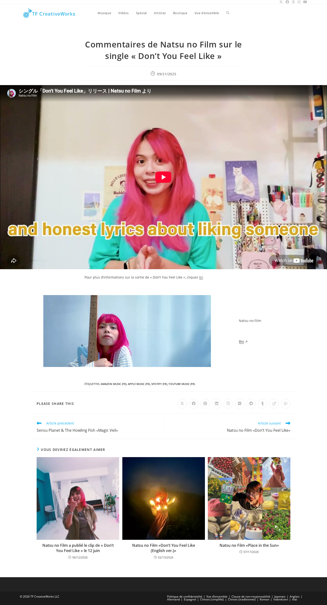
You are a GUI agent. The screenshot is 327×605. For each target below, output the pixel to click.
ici (201, 277)
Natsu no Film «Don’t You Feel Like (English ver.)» (163, 548)
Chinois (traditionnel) (242, 599)
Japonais (280, 596)
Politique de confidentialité (184, 596)
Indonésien (280, 599)
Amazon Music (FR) (113, 384)
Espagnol (190, 599)
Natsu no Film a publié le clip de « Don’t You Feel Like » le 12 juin (78, 548)
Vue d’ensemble (216, 596)
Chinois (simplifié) (212, 599)
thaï (294, 599)
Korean (264, 599)
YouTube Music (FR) (182, 384)
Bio (241, 341)
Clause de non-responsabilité (250, 596)
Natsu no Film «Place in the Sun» (249, 545)
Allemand (173, 599)
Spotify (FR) (159, 384)
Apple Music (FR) (139, 384)
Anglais (294, 596)
